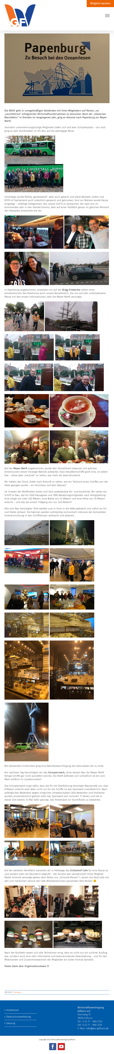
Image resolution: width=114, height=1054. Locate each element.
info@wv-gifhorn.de (97, 1028)
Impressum (12, 1010)
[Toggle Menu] (107, 15)
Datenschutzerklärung (18, 1016)
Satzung (10, 1023)
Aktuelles (17, 992)
